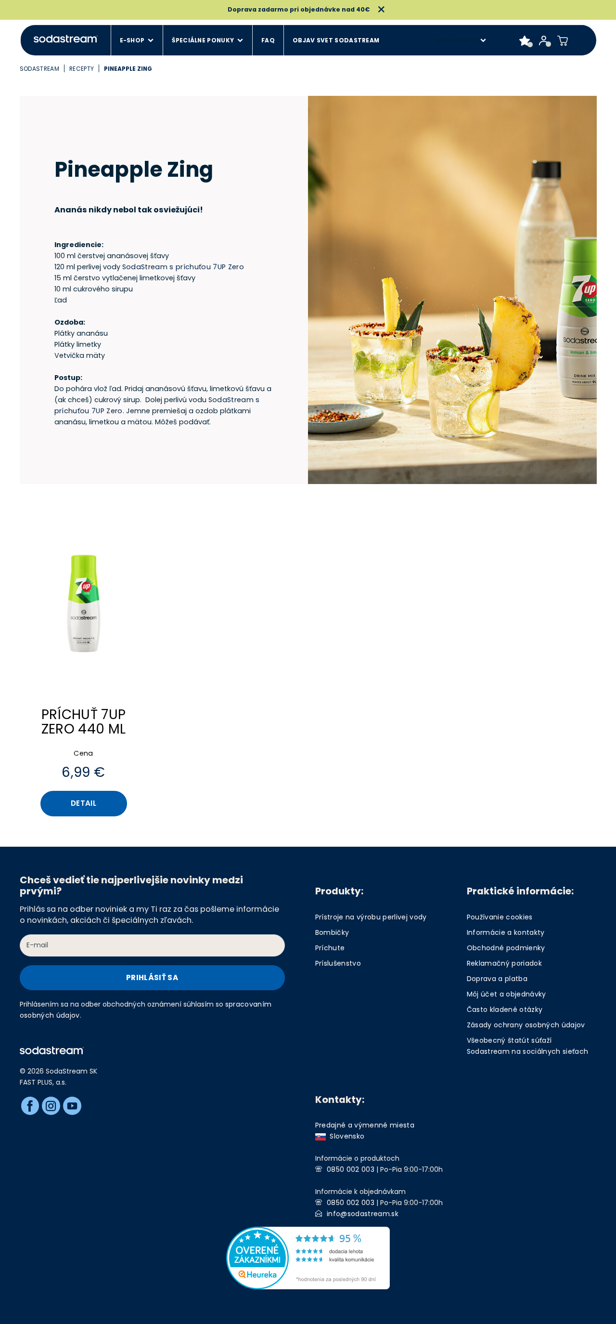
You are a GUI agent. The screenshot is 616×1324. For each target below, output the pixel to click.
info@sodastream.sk (362, 1214)
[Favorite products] (525, 40)
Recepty (81, 69)
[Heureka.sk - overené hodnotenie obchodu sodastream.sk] (308, 1257)
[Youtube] (72, 1106)
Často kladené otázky (505, 1009)
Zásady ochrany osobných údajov (526, 1025)
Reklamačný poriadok (504, 963)
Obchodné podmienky (506, 948)
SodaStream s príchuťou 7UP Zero (183, 267)
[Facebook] (30, 1106)
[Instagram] (51, 1106)
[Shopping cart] (563, 40)
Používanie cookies (500, 917)
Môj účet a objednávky (506, 994)
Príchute (330, 948)
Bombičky (332, 932)
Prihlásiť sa (152, 977)
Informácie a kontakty (506, 932)
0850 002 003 (350, 1169)
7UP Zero (107, 411)
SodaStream (39, 69)
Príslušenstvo (338, 963)
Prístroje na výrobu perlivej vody (371, 917)
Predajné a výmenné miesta (365, 1125)
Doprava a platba (497, 978)
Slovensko (345, 1136)
